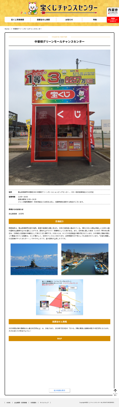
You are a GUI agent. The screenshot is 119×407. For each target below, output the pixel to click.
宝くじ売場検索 (17, 19)
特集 (95, 19)
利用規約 (33, 403)
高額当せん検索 (43, 19)
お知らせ (69, 19)
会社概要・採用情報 (20, 403)
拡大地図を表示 (59, 390)
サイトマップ (44, 403)
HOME (8, 403)
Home (7, 29)
